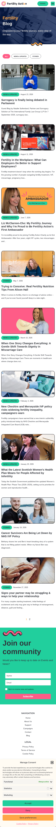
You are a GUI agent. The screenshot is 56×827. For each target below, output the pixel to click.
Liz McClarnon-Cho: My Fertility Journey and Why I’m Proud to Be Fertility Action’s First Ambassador (27, 226)
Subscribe (28, 696)
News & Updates (20, 56)
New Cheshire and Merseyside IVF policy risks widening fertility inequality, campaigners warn (26, 409)
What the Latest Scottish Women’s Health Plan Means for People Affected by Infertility (27, 473)
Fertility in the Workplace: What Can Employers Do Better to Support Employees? (23, 163)
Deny (28, 810)
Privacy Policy (33, 824)
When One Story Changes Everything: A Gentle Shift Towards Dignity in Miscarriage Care (26, 346)
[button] (52, 762)
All (6, 56)
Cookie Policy (21, 824)
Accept (28, 803)
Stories (35, 56)
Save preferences (28, 817)
